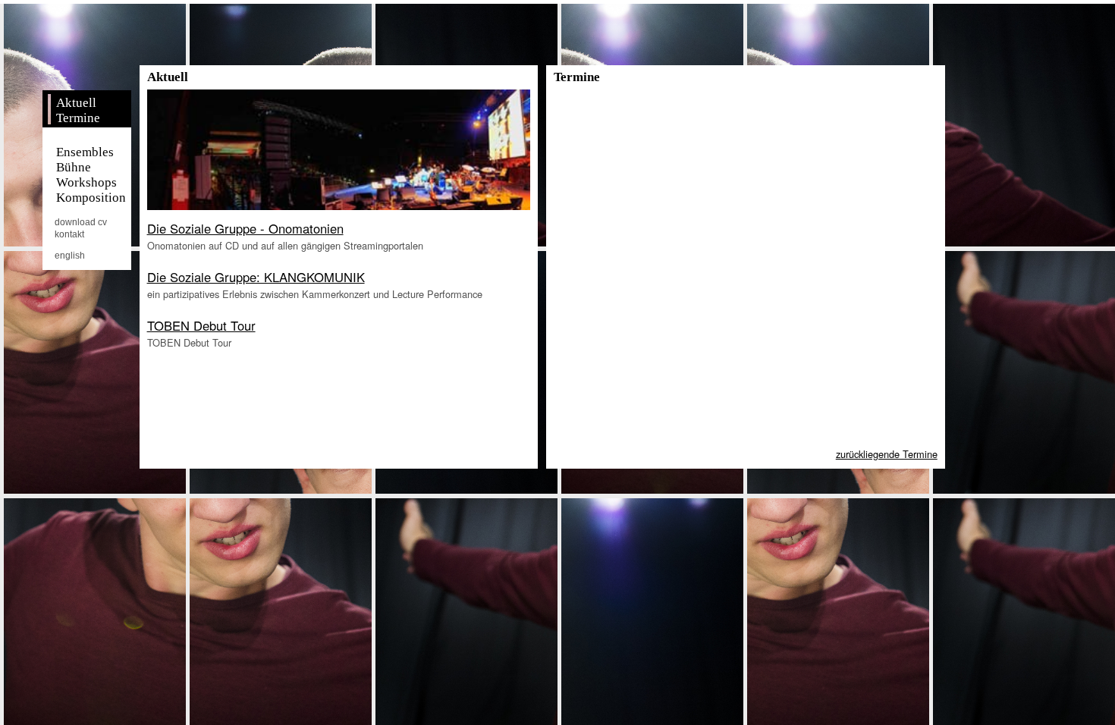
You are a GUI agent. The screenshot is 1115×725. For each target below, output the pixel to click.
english (70, 255)
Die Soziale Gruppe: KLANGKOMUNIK (256, 277)
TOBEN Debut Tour (201, 325)
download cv (81, 222)
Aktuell (76, 103)
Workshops (86, 182)
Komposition (90, 197)
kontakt (69, 234)
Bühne (73, 167)
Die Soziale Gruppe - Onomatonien (245, 228)
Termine (77, 118)
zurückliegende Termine (887, 454)
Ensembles (84, 152)
